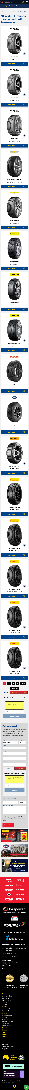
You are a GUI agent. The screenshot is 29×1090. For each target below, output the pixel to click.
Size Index (5, 1044)
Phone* (4, 751)
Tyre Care (4, 1002)
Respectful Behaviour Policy (8, 1082)
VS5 (14, 384)
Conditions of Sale (21, 1080)
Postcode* (5, 762)
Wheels (4, 1007)
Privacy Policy (10, 819)
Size (3, 740)
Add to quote (11, 63)
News (4, 1034)
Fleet (3, 1032)
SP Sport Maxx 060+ (14, 343)
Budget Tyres (5, 1049)
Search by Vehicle (7, 996)
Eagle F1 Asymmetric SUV (14, 180)
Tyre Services (5, 1023)
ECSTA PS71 (14, 139)
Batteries (4, 1017)
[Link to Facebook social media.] (14, 1086)
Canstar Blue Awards (7, 1046)
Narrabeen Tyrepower (16, 6)
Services (4, 1013)
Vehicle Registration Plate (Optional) (9, 799)
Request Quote (8, 825)
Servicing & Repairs (7, 1021)
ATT (14, 425)
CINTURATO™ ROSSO (14, 507)
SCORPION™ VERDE (14, 548)
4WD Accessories (7, 1015)
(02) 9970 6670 (10, 953)
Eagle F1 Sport (14, 220)
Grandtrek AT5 (14, 261)
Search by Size (6, 998)
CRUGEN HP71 (14, 57)
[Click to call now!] (23, 2)
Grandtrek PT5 (14, 302)
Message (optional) (7, 805)
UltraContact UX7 (14, 466)
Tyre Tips (4, 1004)
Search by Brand (6, 1000)
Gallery (4, 1036)
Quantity (21, 740)
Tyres (3, 994)
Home (4, 12)
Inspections (5, 1019)
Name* (4, 745)
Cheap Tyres (5, 1051)
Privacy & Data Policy (11, 1080)
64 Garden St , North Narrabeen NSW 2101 (15, 949)
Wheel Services (6, 1026)
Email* (4, 756)
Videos (4, 1039)
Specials (4, 1028)
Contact (4, 1030)
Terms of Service (21, 819)
